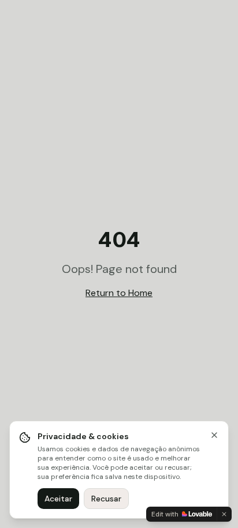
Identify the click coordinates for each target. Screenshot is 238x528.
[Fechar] (214, 435)
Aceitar (58, 498)
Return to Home (119, 293)
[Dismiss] (224, 514)
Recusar (106, 498)
